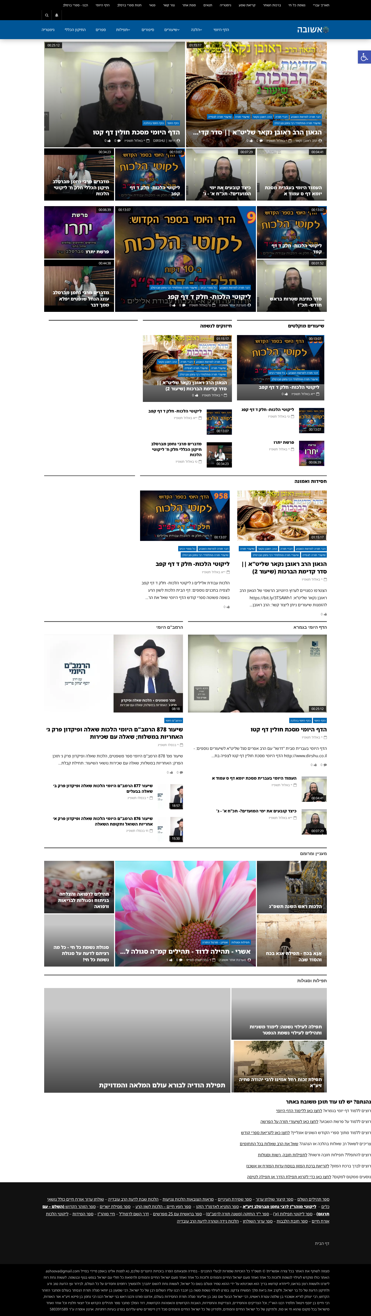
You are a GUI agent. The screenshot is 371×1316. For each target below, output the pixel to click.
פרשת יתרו (97, 252)
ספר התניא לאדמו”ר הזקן (217, 1206)
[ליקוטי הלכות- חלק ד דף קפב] (150, 174)
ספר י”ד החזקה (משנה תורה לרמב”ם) (237, 1214)
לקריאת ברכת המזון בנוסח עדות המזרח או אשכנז (287, 1166)
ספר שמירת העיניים (235, 1199)
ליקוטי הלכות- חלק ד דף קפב (289, 387)
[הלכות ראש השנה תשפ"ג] (292, 887)
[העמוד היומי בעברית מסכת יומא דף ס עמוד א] (292, 174)
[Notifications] (57, 15)
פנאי (152, 5)
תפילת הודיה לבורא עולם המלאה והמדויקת (162, 1085)
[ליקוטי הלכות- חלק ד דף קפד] (292, 232)
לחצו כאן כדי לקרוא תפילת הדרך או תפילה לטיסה (289, 1177)
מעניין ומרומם (313, 853)
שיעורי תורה (242, 117)
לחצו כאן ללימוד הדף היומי (299, 1110)
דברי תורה (281, 117)
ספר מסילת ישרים (115, 1206)
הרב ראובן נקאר (262, 117)
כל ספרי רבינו (209, 287)
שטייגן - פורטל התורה (215, 942)
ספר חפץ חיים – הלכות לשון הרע (163, 1206)
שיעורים (170, 29)
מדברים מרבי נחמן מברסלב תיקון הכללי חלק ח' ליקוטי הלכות (81, 187)
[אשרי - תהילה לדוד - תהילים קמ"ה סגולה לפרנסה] (185, 914)
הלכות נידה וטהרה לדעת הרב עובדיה (208, 1221)
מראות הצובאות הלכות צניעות (188, 1199)
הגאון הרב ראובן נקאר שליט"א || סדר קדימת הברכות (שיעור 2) (256, 132)
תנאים (207, 5)
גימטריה (225, 5)
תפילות (122, 29)
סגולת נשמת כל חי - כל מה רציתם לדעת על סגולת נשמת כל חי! (81, 953)
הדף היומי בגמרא (310, 627)
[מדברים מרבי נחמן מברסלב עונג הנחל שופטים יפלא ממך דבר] (79, 286)
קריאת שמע (247, 5)
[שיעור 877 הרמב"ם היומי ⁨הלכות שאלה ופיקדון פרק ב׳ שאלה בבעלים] (170, 796)
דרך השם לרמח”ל (134, 1214)
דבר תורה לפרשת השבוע (306, 117)
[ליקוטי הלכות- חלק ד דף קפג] (185, 259)
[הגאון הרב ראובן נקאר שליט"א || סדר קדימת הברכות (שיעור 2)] (256, 94)
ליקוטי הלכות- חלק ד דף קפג (209, 296)
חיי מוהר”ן (106, 1214)
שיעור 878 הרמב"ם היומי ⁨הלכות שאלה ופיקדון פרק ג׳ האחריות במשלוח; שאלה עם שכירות (114, 733)
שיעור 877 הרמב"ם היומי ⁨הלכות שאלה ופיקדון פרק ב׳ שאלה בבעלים (103, 788)
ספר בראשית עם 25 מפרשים (177, 1214)
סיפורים (148, 29)
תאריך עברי (321, 5)
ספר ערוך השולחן (258, 1221)
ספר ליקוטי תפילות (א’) (292, 1214)
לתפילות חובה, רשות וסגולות (282, 1155)
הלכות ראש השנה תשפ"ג (295, 906)
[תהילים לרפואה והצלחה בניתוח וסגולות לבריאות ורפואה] (79, 887)
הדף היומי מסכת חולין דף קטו (136, 132)
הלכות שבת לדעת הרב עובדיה (133, 1199)
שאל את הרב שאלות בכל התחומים (269, 1143)
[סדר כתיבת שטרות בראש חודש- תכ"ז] (292, 286)
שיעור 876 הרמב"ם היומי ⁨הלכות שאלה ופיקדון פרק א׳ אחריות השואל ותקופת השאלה (103, 821)
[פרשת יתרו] (79, 232)
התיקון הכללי (75, 29)
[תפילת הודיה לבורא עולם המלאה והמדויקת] (137, 1040)
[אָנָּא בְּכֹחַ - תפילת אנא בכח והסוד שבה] (292, 940)
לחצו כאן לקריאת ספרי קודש (265, 1132)
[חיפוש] (47, 15)
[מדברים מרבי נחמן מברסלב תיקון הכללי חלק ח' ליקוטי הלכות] (79, 174)
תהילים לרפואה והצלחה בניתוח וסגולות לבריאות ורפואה (83, 900)
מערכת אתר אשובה (232, 305)
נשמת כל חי (296, 5)
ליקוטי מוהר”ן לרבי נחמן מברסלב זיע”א (279, 1206)
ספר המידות (82, 1214)
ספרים (101, 29)
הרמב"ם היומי (169, 627)
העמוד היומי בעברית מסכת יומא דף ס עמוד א (293, 190)
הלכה (195, 29)
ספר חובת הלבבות (292, 1221)
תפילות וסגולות (240, 942)
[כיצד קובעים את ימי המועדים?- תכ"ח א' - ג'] (221, 174)
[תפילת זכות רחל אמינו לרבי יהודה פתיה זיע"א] (279, 1066)
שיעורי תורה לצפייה (219, 117)
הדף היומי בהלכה (154, 123)
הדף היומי (103, 5)
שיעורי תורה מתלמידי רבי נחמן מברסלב (297, 123)
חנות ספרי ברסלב (129, 5)
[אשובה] (313, 30)
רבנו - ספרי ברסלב (75, 5)
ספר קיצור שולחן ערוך (274, 1199)
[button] (364, 57)
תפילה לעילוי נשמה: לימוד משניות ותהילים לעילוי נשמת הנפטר (286, 1030)
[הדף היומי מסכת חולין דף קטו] (114, 94)
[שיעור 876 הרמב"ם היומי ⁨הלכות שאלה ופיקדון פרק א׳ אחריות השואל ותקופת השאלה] (170, 829)
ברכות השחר (272, 5)
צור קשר (169, 5)
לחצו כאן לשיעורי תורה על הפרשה (289, 1121)
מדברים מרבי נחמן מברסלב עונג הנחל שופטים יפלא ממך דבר (81, 298)
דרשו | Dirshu (164, 140)
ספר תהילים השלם (313, 1199)
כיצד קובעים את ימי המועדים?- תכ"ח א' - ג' (227, 190)
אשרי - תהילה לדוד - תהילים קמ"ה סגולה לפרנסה (185, 951)
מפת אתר (189, 5)
